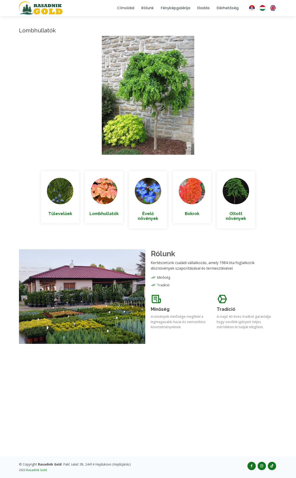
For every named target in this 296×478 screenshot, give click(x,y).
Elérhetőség (228, 8)
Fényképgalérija (175, 8)
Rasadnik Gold (36, 470)
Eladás (203, 8)
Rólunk (147, 8)
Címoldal (125, 8)
